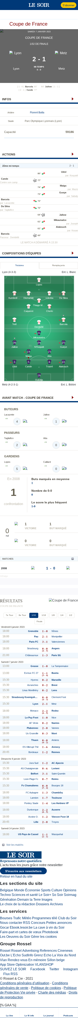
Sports (46, 890)
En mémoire (37, 960)
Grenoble (33, 631)
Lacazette (9, 203)
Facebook (37, 969)
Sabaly (74, 196)
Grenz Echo (42, 955)
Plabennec (32, 728)
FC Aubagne (32, 792)
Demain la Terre (29, 899)
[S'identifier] (57, 5)
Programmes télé (44, 918)
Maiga (63, 185)
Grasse (34, 666)
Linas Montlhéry (30, 690)
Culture (56, 890)
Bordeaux (33, 752)
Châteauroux (31, 655)
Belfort (34, 773)
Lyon (16, 68)
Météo (26, 918)
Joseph (74, 223)
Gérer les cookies (44, 936)
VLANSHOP (44, 964)
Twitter (53, 969)
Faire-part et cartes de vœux (20, 932)
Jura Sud (33, 763)
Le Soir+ (45, 895)
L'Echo (16, 955)
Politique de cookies (46, 988)
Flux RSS (10, 974)
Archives (56, 904)
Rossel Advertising (25, 950)
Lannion (34, 798)
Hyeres (34, 680)
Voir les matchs (14, 844)
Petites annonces (59, 922)
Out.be (5, 955)
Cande (30, 90)
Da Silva (5, 206)
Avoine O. (33, 816)
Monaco (34, 710)
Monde (19, 890)
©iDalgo (4, 576)
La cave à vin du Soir (48, 927)
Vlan (3, 960)
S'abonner (68, 5)
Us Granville (32, 733)
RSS (26, 922)
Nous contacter (11, 922)
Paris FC (33, 641)
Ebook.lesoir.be (21, 927)
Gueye (62, 192)
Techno (5, 895)
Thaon (34, 740)
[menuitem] (10, 1013)
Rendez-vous (17, 960)
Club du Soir (67, 918)
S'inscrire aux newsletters (23, 871)
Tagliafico (9, 210)
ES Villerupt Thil (30, 747)
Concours (38, 922)
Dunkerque (32, 809)
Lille (36, 822)
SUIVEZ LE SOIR (13, 969)
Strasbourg (32, 648)
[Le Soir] (39, 5)
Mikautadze (60, 220)
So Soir (57, 895)
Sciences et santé (25, 895)
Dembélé (14, 237)
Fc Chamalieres (29, 785)
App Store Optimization (17, 964)
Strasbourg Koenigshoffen (25, 697)
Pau (36, 636)
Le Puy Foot (31, 717)
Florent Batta (37, 112)
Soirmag (70, 895)
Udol (63, 172)
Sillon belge (56, 960)
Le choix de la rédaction (17, 904)
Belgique (6, 890)
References (48, 950)
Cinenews (65, 950)
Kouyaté (74, 175)
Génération (8, 899)
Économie (32, 890)
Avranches (32, 685)
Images (47, 899)
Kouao (75, 230)
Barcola (29, 86)
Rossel (5, 950)
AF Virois (33, 723)
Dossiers (42, 904)
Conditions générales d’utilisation (24, 983)
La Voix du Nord (64, 955)
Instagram (70, 969)
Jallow (48, 86)
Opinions (69, 890)
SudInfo (27, 955)
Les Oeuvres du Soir (15, 936)
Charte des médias (52, 992)
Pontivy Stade (31, 803)
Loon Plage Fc (31, 779)
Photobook (50, 932)
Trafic (17, 918)
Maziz (75, 189)
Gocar (4, 927)
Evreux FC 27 (31, 673)
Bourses (6, 918)
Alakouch (61, 227)
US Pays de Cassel (28, 834)
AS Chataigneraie (29, 768)
